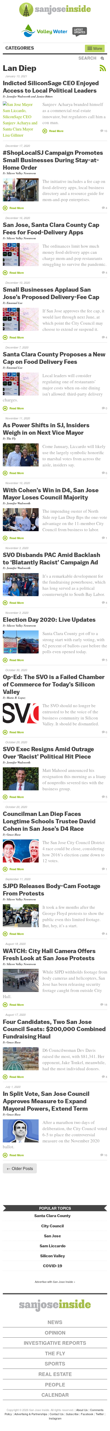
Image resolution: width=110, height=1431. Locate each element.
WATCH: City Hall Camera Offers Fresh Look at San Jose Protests (49, 954)
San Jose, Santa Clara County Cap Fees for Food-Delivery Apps (51, 228)
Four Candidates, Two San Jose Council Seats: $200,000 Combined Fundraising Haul (54, 1029)
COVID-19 (52, 1265)
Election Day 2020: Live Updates (49, 619)
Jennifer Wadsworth (18, 503)
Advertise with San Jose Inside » (55, 1282)
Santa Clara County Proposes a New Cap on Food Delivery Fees (54, 357)
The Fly (11, 438)
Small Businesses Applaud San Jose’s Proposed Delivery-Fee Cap (51, 293)
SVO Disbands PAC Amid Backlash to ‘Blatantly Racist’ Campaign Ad (51, 558)
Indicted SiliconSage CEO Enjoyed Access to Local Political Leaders (51, 86)
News (55, 1322)
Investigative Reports (55, 1342)
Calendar (55, 1394)
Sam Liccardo (52, 1245)
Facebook (87, 1414)
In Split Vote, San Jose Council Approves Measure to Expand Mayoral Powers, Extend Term (46, 1101)
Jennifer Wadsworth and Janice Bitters (30, 96)
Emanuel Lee (15, 303)
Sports (55, 1363)
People (55, 1384)
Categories (20, 48)
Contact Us (57, 1414)
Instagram (55, 1418)
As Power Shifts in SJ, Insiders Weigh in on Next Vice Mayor (46, 428)
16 (105, 130)
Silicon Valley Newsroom (21, 173)
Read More (56, 131)
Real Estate (55, 1374)
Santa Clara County (52, 1215)
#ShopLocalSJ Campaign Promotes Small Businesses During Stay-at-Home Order (53, 160)
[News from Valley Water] (55, 30)
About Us (82, 1410)
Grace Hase (14, 835)
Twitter (100, 1414)
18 (105, 1004)
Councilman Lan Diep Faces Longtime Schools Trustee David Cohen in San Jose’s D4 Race (49, 821)
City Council (52, 1226)
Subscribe (72, 1414)
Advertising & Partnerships (30, 1414)
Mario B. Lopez (16, 698)
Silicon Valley (52, 1255)
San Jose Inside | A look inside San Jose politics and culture (55, 1305)
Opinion (55, 1332)
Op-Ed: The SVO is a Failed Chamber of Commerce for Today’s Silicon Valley (54, 684)
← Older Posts (20, 1168)
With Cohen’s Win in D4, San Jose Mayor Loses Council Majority (50, 493)
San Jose (52, 1235)
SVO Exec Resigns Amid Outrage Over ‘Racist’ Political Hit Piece (48, 752)
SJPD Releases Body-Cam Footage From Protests (51, 889)
